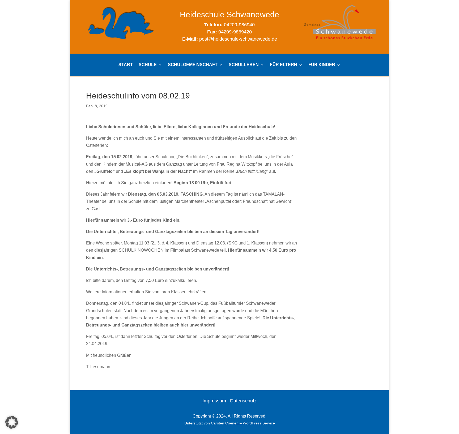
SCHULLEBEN (244, 65)
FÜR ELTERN (283, 65)
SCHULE (148, 65)
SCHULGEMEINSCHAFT (193, 65)
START (125, 65)
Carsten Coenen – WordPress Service (243, 423)
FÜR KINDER (321, 65)
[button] (11, 422)
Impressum (214, 400)
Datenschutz (243, 400)
